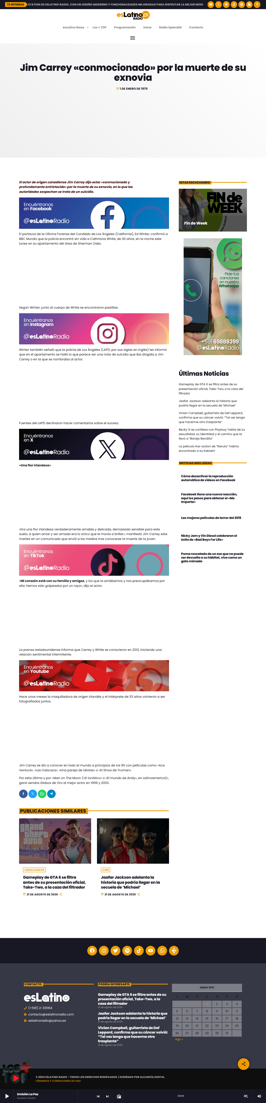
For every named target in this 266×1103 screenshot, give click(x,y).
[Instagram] (249, 4)
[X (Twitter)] (218, 4)
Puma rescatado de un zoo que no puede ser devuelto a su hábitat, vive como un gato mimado (212, 557)
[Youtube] (150, 951)
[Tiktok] (139, 951)
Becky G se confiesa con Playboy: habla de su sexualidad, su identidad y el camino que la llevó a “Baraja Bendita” (212, 434)
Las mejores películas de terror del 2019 (211, 518)
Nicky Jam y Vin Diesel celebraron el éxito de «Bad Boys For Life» (209, 538)
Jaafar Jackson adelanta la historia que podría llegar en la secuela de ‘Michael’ (130, 882)
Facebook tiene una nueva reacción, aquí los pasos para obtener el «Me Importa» (209, 498)
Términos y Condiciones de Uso (58, 1081)
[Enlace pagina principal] (133, 15)
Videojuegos (34, 870)
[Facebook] (257, 4)
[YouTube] (211, 4)
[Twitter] (115, 951)
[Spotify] (241, 4)
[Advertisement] (133, 120)
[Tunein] (226, 4)
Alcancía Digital (152, 1077)
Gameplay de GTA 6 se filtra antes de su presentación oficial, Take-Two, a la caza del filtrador (54, 882)
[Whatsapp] (162, 951)
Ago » (179, 1039)
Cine (105, 870)
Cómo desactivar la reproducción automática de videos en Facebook (208, 478)
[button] (27, 1061)
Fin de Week (195, 223)
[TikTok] (234, 4)
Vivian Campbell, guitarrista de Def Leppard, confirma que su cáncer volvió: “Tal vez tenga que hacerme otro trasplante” (212, 417)
